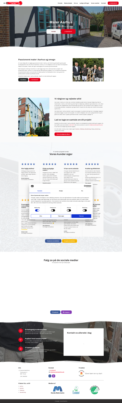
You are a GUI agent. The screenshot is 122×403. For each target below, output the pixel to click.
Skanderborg (88, 129)
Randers (77, 129)
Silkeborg (82, 129)
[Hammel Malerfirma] (12, 3)
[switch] (53, 210)
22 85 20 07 (71, 125)
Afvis (40, 216)
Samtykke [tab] (39, 190)
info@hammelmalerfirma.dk (96, 125)
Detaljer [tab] (61, 190)
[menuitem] (60, 3)
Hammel (97, 129)
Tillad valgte (61, 216)
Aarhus (21, 386)
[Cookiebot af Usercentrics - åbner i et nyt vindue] (85, 186)
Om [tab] (82, 190)
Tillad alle (81, 216)
